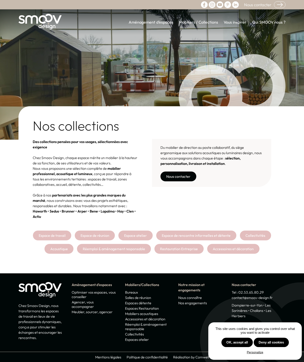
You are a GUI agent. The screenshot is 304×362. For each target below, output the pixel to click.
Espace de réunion (95, 235)
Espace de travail (52, 235)
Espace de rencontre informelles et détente (196, 235)
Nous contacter (257, 4)
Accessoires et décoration (233, 249)
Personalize (255, 352)
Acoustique (59, 249)
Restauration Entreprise (179, 249)
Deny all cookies (271, 342)
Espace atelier (135, 235)
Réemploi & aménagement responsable (114, 249)
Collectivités (255, 235)
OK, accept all (237, 342)
